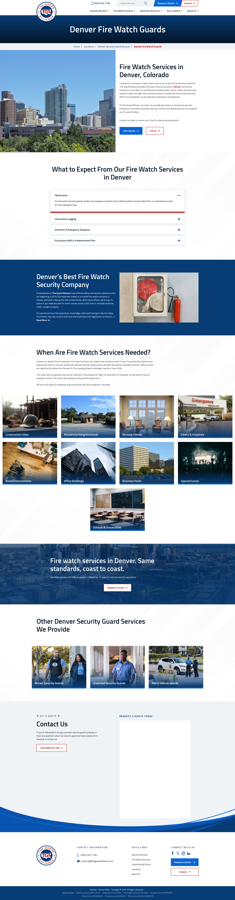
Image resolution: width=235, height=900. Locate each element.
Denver (177, 86)
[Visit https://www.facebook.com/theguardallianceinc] (172, 853)
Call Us (153, 130)
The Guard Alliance (61, 293)
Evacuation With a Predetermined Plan (75, 240)
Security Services (139, 854)
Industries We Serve (141, 864)
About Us (136, 874)
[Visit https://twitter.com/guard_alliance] (178, 853)
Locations (89, 46)
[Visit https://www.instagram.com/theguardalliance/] (183, 853)
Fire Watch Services (141, 859)
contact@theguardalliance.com (97, 861)
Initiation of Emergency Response (72, 229)
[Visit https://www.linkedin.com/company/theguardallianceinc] (188, 853)
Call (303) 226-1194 (49, 748)
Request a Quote (166, 3)
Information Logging (65, 219)
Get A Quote (129, 130)
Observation (61, 195)
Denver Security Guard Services (114, 46)
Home (76, 46)
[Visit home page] (46, 12)
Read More (41, 320)
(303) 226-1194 (89, 855)
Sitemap (93, 889)
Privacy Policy (104, 889)
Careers (183, 871)
